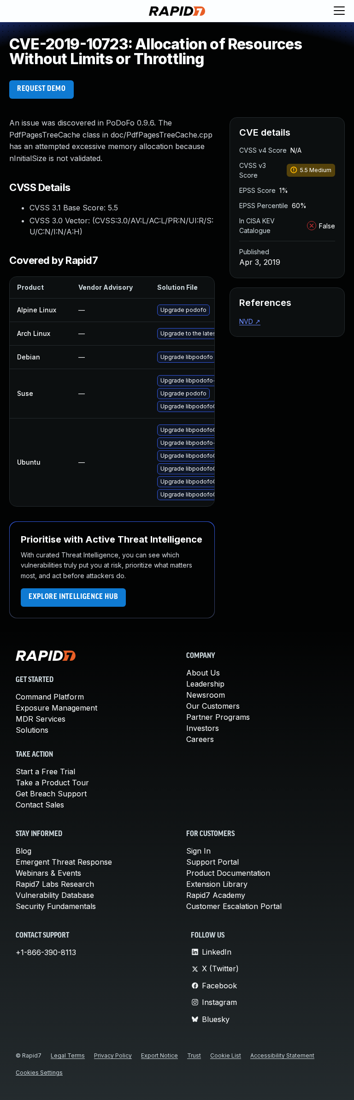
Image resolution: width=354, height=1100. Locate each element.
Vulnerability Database (55, 895)
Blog (23, 850)
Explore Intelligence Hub (73, 597)
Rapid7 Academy (215, 895)
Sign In (198, 850)
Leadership (205, 683)
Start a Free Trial (45, 771)
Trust (194, 1055)
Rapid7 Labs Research (55, 884)
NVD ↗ (249, 321)
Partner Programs (218, 717)
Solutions (32, 730)
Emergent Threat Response (64, 862)
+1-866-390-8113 (46, 952)
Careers (200, 739)
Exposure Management (56, 707)
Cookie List (225, 1055)
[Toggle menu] (339, 11)
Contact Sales (40, 804)
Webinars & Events (48, 873)
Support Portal (212, 862)
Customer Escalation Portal (234, 906)
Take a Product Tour (52, 782)
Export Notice (159, 1055)
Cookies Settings (39, 1072)
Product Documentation (228, 873)
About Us (203, 672)
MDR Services (40, 718)
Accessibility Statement (282, 1055)
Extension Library (217, 884)
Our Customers (213, 706)
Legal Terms (68, 1055)
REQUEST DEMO (41, 89)
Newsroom (205, 694)
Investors (202, 728)
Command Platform (50, 696)
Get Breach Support (51, 793)
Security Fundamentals (56, 906)
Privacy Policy (113, 1055)
